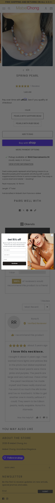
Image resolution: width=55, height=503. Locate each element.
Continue (14, 263)
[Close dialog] (52, 235)
